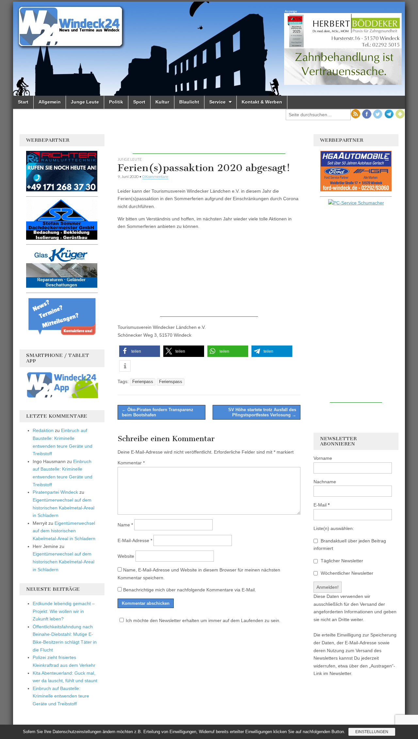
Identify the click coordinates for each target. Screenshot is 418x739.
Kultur (162, 101)
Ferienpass (142, 381)
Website (126, 556)
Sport (139, 101)
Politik (116, 101)
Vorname (323, 458)
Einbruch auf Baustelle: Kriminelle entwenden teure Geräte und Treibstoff (61, 696)
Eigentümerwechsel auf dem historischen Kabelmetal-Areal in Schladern (63, 507)
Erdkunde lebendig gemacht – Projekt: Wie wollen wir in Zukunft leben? (64, 611)
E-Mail (322, 504)
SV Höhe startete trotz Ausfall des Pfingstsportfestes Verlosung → (262, 412)
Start (23, 101)
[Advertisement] (209, 144)
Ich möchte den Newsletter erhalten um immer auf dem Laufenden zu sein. (203, 620)
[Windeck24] (209, 49)
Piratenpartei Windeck (55, 492)
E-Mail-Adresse (135, 540)
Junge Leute (85, 101)
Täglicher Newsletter (341, 560)
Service (217, 101)
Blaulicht (189, 101)
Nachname (325, 481)
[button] (139, 351)
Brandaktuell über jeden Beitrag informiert (350, 544)
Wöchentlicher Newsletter (346, 573)
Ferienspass (170, 381)
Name (125, 524)
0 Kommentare (155, 176)
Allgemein (50, 101)
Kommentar (131, 462)
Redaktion (43, 430)
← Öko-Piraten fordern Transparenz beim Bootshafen (157, 412)
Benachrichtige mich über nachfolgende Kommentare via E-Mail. (189, 589)
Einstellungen (371, 732)
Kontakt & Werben (262, 101)
